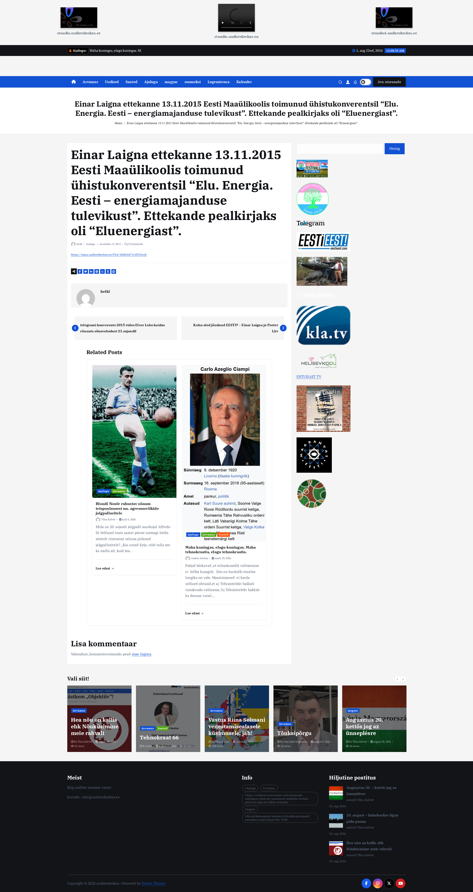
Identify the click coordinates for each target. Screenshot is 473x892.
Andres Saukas (199, 558)
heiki (79, 244)
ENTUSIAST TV (309, 376)
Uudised (112, 81)
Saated (131, 81)
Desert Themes (154, 883)
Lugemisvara (219, 81)
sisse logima (141, 654)
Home (118, 123)
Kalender (244, 81)
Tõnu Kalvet (108, 519)
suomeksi (193, 81)
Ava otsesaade (389, 81)
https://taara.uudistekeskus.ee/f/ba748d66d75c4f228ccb (109, 255)
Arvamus (90, 81)
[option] (99, 718)
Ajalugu (151, 81)
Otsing (394, 148)
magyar (171, 81)
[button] (397, 679)
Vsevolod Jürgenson (226, 741)
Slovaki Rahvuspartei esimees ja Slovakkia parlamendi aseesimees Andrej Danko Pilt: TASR (277, 817)
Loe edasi (103, 568)
